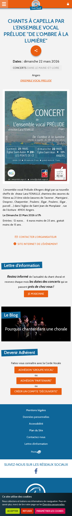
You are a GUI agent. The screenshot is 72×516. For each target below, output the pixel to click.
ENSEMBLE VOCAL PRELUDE (36, 80)
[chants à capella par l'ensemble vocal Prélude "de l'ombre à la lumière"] (36, 137)
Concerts (36, 67)
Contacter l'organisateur (37, 237)
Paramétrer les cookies (50, 511)
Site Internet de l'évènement (38, 244)
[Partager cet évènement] (36, 50)
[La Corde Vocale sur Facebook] (36, 471)
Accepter (12, 511)
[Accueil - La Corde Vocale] (36, 5)
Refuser (27, 511)
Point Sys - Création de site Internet (36, 452)
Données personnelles (53, 504)
